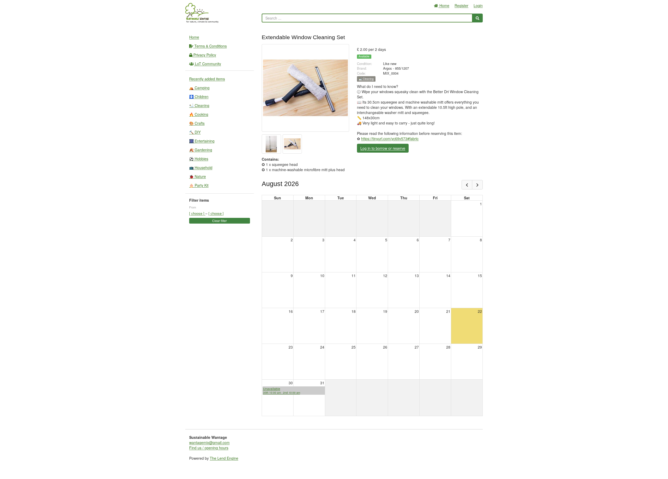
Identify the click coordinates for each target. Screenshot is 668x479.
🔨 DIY (195, 132)
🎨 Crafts (197, 123)
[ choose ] (197, 213)
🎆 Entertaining (201, 140)
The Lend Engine (224, 458)
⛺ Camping (199, 87)
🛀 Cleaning (199, 105)
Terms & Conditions (210, 46)
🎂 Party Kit (198, 185)
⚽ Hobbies (198, 158)
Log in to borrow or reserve (382, 148)
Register (461, 5)
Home (443, 5)
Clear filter (219, 220)
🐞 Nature (197, 176)
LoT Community (207, 63)
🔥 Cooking (198, 114)
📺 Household (200, 167)
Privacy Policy (204, 54)
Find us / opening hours (208, 447)
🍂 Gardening (200, 149)
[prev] (467, 184)
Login (478, 5)
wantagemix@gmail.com (209, 442)
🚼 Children (198, 96)
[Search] (477, 18)
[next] (477, 184)
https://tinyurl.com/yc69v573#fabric (390, 138)
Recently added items (207, 78)
